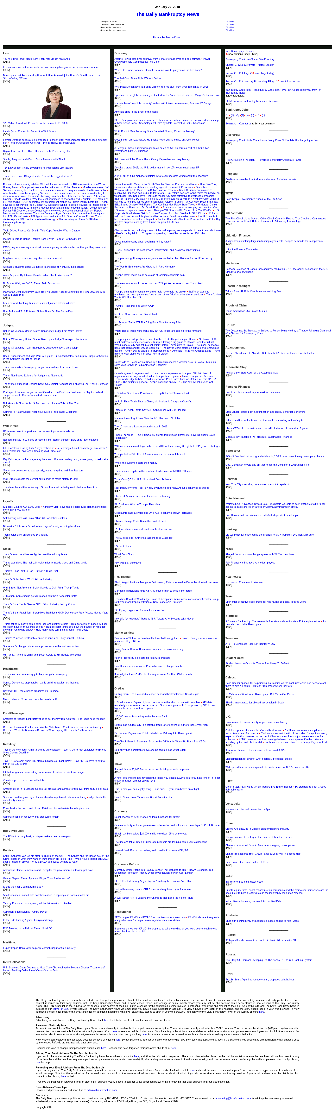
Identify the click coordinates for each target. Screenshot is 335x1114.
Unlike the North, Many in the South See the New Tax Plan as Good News (156, 184)
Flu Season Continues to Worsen (243, 582)
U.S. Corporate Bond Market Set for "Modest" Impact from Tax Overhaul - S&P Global (167, 212)
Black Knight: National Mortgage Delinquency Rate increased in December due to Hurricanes (166, 582)
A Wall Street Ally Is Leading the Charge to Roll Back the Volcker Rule (153, 897)
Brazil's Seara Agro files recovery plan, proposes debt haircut (259, 979)
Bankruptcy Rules (235, 92)
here (261, 1011)
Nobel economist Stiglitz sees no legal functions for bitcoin (147, 816)
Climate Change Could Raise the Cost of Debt (140, 521)
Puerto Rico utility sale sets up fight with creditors (142, 657)
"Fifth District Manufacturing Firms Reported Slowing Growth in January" (154, 131)
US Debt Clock (122, 546)
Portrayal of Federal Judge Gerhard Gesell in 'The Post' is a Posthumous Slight (47, 392)
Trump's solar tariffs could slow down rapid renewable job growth (150, 291)
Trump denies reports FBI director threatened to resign (52, 218)
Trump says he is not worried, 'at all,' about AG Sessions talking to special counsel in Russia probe (55, 203)
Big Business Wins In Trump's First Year (137, 504)
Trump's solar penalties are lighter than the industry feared (35, 554)
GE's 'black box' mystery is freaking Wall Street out (32, 451)
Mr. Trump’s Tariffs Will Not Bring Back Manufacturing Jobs (147, 322)
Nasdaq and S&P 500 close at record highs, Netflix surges (36, 439)
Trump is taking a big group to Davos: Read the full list (183, 342)
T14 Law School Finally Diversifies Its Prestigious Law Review (38, 167)
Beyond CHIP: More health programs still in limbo (31, 690)
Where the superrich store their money (135, 462)
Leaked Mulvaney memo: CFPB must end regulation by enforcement (152, 889)
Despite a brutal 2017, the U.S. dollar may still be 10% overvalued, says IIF (156, 167)
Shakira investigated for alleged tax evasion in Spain (254, 702)
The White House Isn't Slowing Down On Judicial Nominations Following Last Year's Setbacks (55, 383)
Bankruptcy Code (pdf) (267, 89)
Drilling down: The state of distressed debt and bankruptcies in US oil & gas (156, 694)
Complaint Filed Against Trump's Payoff (25, 911)
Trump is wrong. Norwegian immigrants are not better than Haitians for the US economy (163, 258)
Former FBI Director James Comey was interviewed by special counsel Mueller (47, 210)
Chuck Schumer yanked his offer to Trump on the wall (33, 855)
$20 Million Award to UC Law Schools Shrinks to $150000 (35, 123)
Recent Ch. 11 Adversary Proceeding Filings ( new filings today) (262, 81)
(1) (226, 115)
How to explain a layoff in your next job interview (252, 392)
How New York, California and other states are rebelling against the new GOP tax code (165, 186)
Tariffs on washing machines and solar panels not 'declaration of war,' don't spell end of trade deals (161, 293)
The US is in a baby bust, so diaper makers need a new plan (37, 836)
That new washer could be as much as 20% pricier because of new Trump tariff (158, 283)
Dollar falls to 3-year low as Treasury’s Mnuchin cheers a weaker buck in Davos (159, 362)
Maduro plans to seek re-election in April (247, 809)
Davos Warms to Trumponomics (151, 350)
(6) (253, 115)
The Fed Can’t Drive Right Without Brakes (137, 78)
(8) (263, 115)
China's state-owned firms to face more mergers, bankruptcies (260, 845)
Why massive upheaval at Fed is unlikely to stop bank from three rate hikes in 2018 (161, 86)
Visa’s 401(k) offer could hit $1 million (169, 198)
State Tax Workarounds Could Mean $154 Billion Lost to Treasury (160, 189)
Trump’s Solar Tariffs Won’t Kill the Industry (27, 579)
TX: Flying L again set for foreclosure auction (139, 610)
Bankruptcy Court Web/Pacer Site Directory (249, 59)
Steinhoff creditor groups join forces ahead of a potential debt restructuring (44, 797)
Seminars (230, 123)
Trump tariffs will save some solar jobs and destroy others (35, 623)
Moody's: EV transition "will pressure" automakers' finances (258, 436)
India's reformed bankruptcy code (244, 881)
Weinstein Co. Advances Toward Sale (246, 503)
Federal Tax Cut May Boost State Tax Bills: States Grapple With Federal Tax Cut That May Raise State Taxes (166, 203)
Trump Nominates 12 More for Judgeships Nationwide (33, 375)
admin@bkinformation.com (102, 1090)
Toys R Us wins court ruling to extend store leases (31, 749)
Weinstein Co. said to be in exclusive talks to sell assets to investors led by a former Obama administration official (275, 505)
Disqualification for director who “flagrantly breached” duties (258, 758)
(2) (233, 115)
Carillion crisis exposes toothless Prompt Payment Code (296, 742)
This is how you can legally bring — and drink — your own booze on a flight (156, 789)
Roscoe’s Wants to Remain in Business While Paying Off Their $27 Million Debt (48, 730)
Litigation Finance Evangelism (242, 249)
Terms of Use (60, 1008)
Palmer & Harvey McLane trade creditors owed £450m (255, 750)
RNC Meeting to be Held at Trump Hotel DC (27, 928)
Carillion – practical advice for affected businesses (253, 730)
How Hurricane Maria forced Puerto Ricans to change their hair (149, 666)
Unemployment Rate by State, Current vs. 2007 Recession (172, 123)
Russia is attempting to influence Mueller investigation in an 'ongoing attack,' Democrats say (55, 207)
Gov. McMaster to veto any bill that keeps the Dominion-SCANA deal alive (267, 464)
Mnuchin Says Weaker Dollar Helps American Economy (165, 363)
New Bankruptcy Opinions (240, 51)
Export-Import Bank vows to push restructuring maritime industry (39, 948)
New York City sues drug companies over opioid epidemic (257, 484)
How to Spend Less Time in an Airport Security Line (143, 797)
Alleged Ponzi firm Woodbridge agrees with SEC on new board (260, 554)
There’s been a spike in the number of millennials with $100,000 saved (153, 471)
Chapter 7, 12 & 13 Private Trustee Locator (249, 64)
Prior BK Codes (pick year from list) (302, 89)
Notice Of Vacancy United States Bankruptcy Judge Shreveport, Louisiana (45, 339)
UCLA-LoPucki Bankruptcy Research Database (251, 101)
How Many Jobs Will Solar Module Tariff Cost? (62, 629)
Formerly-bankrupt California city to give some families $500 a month (153, 674)
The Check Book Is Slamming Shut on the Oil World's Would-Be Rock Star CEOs (160, 741)
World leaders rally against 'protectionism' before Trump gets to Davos (153, 344)
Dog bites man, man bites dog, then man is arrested (32, 258)
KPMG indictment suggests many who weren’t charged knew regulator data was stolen (166, 919)
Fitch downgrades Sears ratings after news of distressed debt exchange (43, 772)
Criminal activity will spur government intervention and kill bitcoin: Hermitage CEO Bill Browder (167, 825)
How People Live (127, 562)
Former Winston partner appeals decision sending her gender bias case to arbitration (50, 67)
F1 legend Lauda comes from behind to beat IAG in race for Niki (261, 940)
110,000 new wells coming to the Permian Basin (141, 716)
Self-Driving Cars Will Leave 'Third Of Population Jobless (35, 518)
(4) (242, 115)
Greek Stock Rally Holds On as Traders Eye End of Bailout (258, 786)
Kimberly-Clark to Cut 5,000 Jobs (21, 506)
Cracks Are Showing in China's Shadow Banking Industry (257, 828)
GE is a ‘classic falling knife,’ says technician (28, 448)
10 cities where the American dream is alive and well (143, 529)
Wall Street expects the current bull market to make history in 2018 (40, 478)
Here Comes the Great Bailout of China (247, 862)
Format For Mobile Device (167, 37)
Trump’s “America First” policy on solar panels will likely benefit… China (43, 638)
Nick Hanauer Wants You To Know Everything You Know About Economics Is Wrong (161, 487)
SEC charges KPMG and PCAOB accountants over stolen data (150, 917)
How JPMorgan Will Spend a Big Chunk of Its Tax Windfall (179, 210)
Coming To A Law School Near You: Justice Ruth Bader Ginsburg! (40, 411)
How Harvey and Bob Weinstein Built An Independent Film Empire (262, 515)
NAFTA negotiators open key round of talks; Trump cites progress (162, 375)
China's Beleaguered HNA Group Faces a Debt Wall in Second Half (262, 853)
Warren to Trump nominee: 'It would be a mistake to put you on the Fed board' (158, 70)
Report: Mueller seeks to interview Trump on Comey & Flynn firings (52, 212)
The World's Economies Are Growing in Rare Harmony (144, 266)
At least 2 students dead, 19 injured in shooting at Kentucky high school (43, 266)
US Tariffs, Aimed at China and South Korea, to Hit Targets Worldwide (42, 654)
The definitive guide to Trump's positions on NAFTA (151, 382)
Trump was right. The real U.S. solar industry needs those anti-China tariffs (45, 562)
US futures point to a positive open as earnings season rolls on (38, 431)
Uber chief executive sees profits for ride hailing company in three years (265, 601)
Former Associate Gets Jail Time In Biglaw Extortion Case (42, 142)
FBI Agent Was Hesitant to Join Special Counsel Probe (62, 216)
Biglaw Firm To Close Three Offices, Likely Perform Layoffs (36, 151)
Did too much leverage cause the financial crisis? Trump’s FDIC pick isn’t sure (269, 534)
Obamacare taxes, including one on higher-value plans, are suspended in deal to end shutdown (167, 230)
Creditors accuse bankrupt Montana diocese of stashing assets (260, 179)
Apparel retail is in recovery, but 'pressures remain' (31, 816)
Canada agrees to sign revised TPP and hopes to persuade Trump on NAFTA (157, 373)
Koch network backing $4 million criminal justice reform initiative (39, 303)
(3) (238, 115)
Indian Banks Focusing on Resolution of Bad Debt (253, 901)
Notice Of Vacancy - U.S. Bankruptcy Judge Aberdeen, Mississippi (40, 347)
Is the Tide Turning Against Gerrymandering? (28, 920)
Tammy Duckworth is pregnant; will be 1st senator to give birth (38, 903)
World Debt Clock (124, 554)
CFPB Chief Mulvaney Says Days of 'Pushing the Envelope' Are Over (153, 881)
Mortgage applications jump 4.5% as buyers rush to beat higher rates (153, 590)
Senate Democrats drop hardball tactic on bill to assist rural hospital (41, 682)
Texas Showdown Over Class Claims (246, 311)
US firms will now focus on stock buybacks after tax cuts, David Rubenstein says (166, 215)
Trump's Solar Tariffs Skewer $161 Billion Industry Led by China (39, 604)
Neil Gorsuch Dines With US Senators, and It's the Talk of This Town (41, 403)
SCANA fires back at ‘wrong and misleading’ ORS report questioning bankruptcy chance (274, 456)
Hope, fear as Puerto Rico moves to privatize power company (148, 649)
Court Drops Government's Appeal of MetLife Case (253, 199)
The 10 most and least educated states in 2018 (140, 426)
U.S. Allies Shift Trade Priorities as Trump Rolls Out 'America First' (151, 393)
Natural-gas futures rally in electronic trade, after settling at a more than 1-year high (161, 724)
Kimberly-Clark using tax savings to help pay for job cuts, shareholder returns (167, 200)
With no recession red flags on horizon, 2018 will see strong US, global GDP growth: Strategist (167, 446)
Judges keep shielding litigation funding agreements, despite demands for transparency (274, 241)
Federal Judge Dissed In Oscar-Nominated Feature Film (53, 394)
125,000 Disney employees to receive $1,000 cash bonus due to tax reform (163, 191)
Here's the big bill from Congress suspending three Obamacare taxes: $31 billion (161, 233)
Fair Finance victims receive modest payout (250, 562)
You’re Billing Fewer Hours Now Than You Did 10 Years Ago (36, 58)
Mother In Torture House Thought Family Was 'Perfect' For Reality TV (42, 238)
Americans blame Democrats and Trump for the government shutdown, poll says (48, 870)
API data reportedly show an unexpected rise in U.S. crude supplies (163, 704)
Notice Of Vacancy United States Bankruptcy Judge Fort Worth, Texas (42, 331)
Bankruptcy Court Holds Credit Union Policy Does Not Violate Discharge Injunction (271, 140)
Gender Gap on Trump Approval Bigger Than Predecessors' (36, 878)
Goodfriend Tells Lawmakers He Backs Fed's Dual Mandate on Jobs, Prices (156, 139)
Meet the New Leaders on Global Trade (136, 314)
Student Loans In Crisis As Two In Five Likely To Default (257, 663)
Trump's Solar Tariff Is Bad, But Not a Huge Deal (30, 571)
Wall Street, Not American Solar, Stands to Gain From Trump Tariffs (41, 587)
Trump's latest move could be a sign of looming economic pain (149, 275)
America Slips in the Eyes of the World (136, 111)
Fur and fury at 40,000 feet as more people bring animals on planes (152, 769)
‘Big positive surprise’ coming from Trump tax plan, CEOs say (167, 220)
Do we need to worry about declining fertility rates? (142, 241)
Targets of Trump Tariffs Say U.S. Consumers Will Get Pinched (150, 409)
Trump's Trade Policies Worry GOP (134, 305)
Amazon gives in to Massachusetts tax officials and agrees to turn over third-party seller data (55, 788)
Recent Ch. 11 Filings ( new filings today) (249, 73)
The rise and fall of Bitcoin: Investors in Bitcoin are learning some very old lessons (160, 841)
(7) (258, 115)
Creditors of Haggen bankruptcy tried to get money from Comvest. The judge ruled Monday (54, 718)
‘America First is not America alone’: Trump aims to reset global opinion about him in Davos (167, 352)
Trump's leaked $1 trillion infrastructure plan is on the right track (150, 454)
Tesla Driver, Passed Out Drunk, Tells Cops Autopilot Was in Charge (41, 230)
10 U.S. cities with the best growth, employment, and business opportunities (157, 250)
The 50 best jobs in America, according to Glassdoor (143, 537)
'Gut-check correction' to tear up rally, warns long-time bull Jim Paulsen (43, 470)
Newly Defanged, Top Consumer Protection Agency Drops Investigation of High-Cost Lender (163, 871)
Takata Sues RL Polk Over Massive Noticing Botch (254, 291)
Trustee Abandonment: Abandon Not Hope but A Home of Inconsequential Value (270, 353)
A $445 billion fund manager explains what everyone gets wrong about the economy (161, 175)
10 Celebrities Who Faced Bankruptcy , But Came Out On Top (260, 694)
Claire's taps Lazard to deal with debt (23, 780)
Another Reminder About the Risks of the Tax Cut (185, 219)
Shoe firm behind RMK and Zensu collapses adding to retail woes (262, 920)
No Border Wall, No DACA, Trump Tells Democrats (31, 283)
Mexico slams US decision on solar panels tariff (30, 699)
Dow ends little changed (84, 439)
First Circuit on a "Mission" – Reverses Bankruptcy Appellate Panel (263, 159)
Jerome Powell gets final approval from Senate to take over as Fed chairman (157, 58)
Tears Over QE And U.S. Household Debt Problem (142, 479)
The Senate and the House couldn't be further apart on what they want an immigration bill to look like (56, 857)
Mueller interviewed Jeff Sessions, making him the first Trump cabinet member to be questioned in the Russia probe (56, 189)
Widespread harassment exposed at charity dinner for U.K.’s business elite (267, 767)
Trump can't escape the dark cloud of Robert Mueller (51, 187)
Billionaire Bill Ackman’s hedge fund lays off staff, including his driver (42, 526)
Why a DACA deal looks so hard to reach (55, 861)
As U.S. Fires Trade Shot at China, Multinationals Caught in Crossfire (153, 401)
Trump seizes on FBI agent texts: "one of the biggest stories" (37, 176)
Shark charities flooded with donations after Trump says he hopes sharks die (46, 895)
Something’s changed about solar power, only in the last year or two (41, 646)
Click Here (230, 21)
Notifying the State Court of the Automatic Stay (251, 372)
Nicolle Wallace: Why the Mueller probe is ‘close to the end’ (47, 199)
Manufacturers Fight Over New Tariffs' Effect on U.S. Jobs (147, 418)
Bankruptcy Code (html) (239, 89)
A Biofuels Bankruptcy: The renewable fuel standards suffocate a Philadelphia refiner (272, 621)
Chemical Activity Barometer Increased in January (142, 496)
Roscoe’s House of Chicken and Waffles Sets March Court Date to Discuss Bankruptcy (52, 727)
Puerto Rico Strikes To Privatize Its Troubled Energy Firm (146, 638)
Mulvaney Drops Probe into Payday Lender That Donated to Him (150, 869)
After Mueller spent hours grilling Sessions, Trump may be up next (40, 193)
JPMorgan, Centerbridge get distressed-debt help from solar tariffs (40, 596)
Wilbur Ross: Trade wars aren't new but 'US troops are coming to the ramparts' (158, 330)
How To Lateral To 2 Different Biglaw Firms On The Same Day (38, 311)
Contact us (245, 123)
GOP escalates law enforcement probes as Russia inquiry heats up (60, 201)
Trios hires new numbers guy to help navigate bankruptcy (35, 674)
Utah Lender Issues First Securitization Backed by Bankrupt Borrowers (265, 411)
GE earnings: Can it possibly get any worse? (82, 448)
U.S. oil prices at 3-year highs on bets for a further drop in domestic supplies (157, 702)
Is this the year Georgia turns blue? (23, 886)
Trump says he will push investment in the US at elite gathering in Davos (155, 339)
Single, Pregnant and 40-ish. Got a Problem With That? (34, 159)
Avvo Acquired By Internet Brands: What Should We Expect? (37, 275)
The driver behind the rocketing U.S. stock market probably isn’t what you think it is (50, 487)
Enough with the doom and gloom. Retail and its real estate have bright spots (46, 808)
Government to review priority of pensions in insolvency (256, 722)
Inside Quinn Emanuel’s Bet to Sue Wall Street (29, 131)
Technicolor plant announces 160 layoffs (25, 534)
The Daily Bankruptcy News (167, 14)
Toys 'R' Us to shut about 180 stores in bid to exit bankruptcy (37, 760)
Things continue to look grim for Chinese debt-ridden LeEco (258, 837)
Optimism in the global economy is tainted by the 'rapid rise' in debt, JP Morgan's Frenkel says (167, 95)
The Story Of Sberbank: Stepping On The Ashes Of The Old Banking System (268, 960)
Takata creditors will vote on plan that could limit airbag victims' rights (264, 420)
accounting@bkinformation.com (233, 1098)
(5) (247, 115)
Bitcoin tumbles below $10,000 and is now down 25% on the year (150, 833)
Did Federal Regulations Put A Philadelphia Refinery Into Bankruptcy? (153, 733)
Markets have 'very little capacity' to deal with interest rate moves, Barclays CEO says (163, 103)
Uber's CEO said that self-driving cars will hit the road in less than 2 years (266, 428)
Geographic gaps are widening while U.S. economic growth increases (153, 512)
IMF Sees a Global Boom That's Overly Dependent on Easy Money (152, 159)
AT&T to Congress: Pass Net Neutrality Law (250, 643)
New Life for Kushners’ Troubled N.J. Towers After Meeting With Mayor (154, 618)
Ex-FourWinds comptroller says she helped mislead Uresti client (150, 749)
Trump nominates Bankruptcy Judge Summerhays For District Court (41, 367)
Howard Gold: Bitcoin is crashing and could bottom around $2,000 (151, 850)
